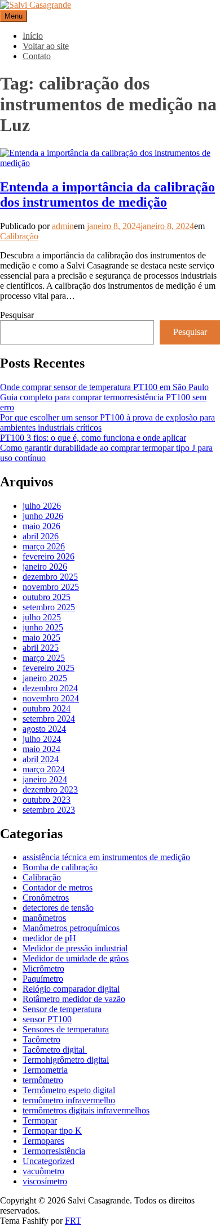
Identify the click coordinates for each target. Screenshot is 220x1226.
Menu (14, 16)
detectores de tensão (58, 907)
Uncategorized (48, 1161)
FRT (73, 1220)
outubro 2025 (47, 597)
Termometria (45, 1070)
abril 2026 (41, 536)
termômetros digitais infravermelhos (86, 1110)
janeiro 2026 (45, 566)
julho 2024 (42, 739)
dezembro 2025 (50, 576)
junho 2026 (43, 516)
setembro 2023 (49, 810)
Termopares (43, 1141)
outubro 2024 (47, 708)
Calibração (19, 236)
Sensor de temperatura (62, 1009)
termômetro (43, 1080)
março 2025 (44, 658)
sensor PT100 (47, 1019)
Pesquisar (17, 315)
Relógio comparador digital (71, 989)
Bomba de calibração (60, 867)
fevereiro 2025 (48, 668)
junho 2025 (43, 627)
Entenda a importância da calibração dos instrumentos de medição (107, 194)
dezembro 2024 (50, 688)
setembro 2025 (49, 607)
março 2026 (44, 546)
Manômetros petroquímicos (71, 928)
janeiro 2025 (45, 678)
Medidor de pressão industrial (75, 948)
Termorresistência (54, 1151)
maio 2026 (41, 526)
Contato (37, 56)
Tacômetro (41, 1039)
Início (33, 36)
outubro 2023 (47, 799)
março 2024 (44, 769)
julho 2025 (42, 617)
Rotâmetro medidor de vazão (74, 999)
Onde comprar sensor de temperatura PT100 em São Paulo (104, 387)
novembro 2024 (51, 698)
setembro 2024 (49, 718)
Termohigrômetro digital (66, 1059)
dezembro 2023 (50, 789)
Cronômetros (46, 897)
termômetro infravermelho (69, 1100)
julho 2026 (42, 506)
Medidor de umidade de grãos (76, 958)
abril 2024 (41, 759)
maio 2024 (41, 749)
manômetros (44, 918)
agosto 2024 (44, 728)
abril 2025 (41, 647)
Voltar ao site (46, 46)
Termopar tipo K (52, 1130)
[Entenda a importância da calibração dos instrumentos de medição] (110, 163)
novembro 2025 (51, 587)
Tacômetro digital (55, 1049)
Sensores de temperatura (66, 1029)
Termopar (40, 1120)
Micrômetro (43, 968)
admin (63, 226)
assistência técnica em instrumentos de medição (106, 857)
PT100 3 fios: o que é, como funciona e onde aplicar (93, 437)
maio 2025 (41, 637)
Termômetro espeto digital (69, 1090)
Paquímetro (43, 978)
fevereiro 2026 (48, 556)
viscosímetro (45, 1181)
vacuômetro (43, 1171)
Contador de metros (58, 887)
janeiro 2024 (45, 779)
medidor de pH (49, 938)
